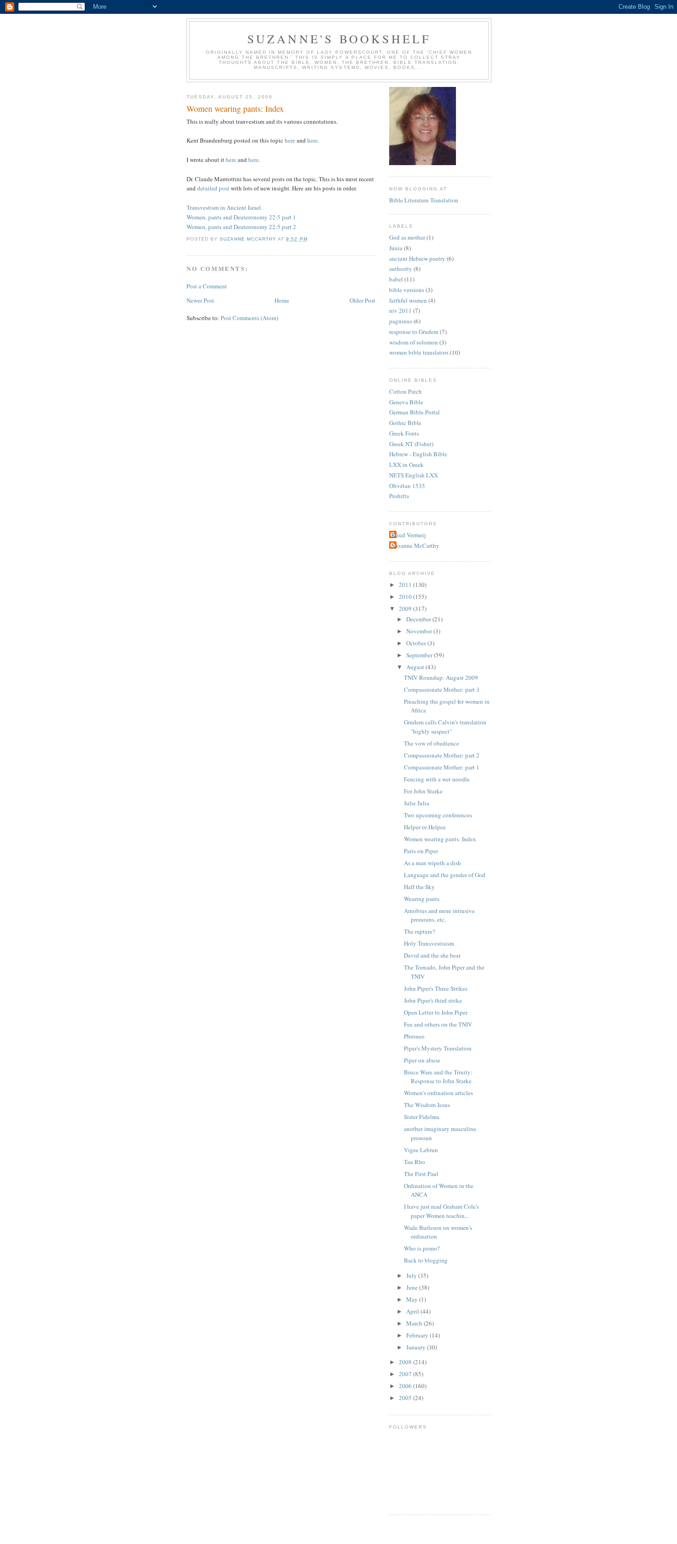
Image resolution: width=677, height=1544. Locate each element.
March (415, 1323)
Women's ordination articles (438, 1093)
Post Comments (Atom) (249, 318)
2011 (406, 584)
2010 (406, 596)
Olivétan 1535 (407, 486)
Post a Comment (207, 286)
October (416, 643)
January (416, 1347)
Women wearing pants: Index (440, 839)
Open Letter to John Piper (435, 1012)
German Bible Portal (414, 412)
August (416, 667)
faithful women (408, 300)
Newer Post (200, 300)
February (418, 1335)
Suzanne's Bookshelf (339, 38)
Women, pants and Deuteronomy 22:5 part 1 (241, 217)
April (413, 1311)
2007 (406, 1374)
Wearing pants (421, 899)
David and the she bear (432, 955)
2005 (406, 1398)
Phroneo (414, 1036)
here (290, 140)
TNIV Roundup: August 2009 (441, 677)
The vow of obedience (431, 743)
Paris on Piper (421, 851)
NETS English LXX (413, 475)
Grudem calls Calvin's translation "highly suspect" (445, 726)
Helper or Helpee (425, 827)
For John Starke (423, 791)
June (412, 1287)
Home (281, 300)
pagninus (400, 321)
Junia (396, 248)
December (419, 619)
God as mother (407, 237)
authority (400, 268)
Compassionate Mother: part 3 (441, 689)
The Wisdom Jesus (427, 1105)
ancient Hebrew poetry (417, 258)
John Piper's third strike (433, 1000)
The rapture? (419, 931)
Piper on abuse (422, 1060)
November (419, 631)
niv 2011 (400, 310)
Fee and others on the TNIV (438, 1024)
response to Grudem (413, 331)
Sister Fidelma (421, 1117)
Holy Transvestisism (429, 943)
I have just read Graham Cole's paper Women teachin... (441, 1211)
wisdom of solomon (413, 342)
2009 (406, 608)
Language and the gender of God (444, 875)
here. (313, 140)
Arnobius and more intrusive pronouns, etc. (439, 915)
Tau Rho (414, 1162)
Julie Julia (416, 803)
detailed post (213, 188)
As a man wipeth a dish (432, 863)
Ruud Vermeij (408, 535)
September (420, 655)
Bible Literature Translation (423, 200)
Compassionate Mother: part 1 (441, 767)
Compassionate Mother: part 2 (441, 755)
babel (396, 279)
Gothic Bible (405, 423)
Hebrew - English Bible (418, 454)
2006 (406, 1386)
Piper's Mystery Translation (438, 1048)
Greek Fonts (404, 433)
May (412, 1299)
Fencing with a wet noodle (437, 779)
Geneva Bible (406, 402)
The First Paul (421, 1174)
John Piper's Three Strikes (435, 988)
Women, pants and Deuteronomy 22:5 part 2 (241, 227)
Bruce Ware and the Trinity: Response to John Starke (438, 1076)
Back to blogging (426, 1260)
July (412, 1275)
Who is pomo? (422, 1248)
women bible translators (419, 352)
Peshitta (399, 496)
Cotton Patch (405, 391)
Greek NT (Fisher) (411, 444)
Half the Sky (419, 887)
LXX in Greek (406, 464)
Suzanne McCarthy (415, 545)
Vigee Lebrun (421, 1150)
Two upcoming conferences (438, 815)
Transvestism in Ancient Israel (224, 207)
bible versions (406, 290)
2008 (406, 1362)
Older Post (362, 300)
